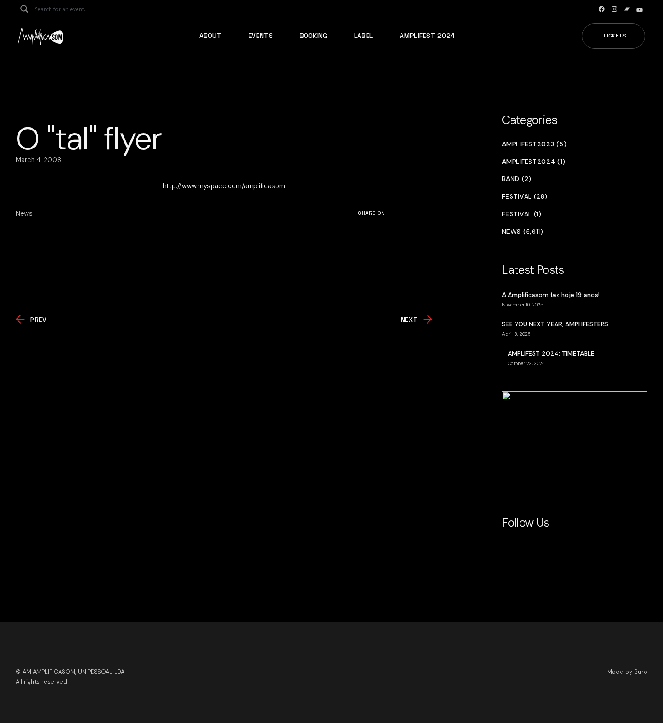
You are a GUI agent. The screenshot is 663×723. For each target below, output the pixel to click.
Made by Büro (627, 672)
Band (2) (517, 179)
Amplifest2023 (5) (534, 144)
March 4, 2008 (38, 159)
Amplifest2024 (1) (533, 162)
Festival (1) (521, 214)
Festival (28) (524, 196)
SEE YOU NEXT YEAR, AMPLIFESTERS (555, 324)
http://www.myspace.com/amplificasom (224, 185)
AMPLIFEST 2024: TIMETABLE (551, 353)
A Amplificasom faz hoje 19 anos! (550, 295)
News (24, 213)
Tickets (614, 35)
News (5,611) (522, 232)
